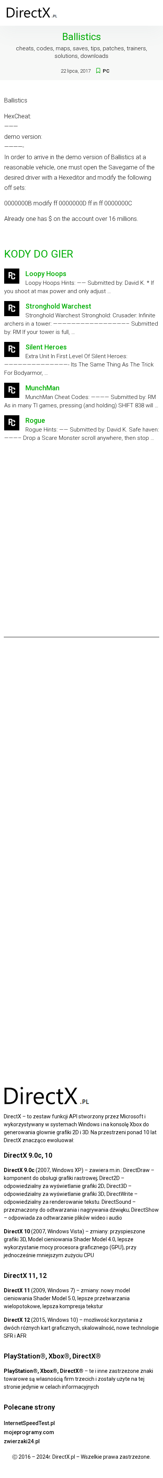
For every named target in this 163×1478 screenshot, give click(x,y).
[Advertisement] (81, 536)
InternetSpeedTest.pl (29, 1423)
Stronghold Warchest (58, 306)
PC (106, 71)
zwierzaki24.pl (22, 1441)
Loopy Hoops (45, 274)
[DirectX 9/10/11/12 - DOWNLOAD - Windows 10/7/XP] (32, 13)
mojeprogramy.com (29, 1432)
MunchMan (42, 388)
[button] (151, 13)
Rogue (35, 420)
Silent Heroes (46, 347)
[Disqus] (81, 748)
